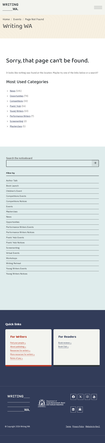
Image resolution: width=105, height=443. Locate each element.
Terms (68, 426)
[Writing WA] (10, 7)
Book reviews (64, 343)
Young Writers (17, 111)
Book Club (62, 346)
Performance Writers (20, 116)
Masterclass (16, 126)
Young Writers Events (16, 268)
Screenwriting (16, 121)
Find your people (17, 343)
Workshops (11, 258)
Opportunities (16, 96)
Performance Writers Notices (20, 232)
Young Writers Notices (16, 273)
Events (17, 19)
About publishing (17, 346)
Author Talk (12, 180)
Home (6, 19)
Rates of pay (15, 358)
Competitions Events (16, 196)
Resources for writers (19, 350)
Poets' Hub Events (15, 237)
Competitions (16, 101)
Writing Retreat (13, 263)
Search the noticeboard (19, 158)
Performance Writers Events (20, 227)
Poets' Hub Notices (15, 242)
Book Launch (12, 185)
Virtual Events (12, 253)
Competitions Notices (16, 201)
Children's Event (14, 191)
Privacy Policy (78, 426)
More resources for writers (21, 354)
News (12, 90)
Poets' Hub (15, 106)
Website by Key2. (92, 426)
